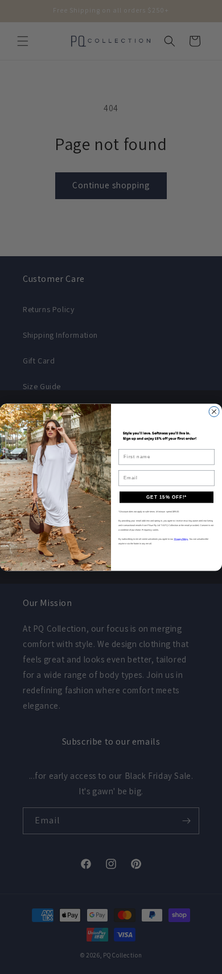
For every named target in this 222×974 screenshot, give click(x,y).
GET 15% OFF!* (166, 497)
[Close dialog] (214, 411)
